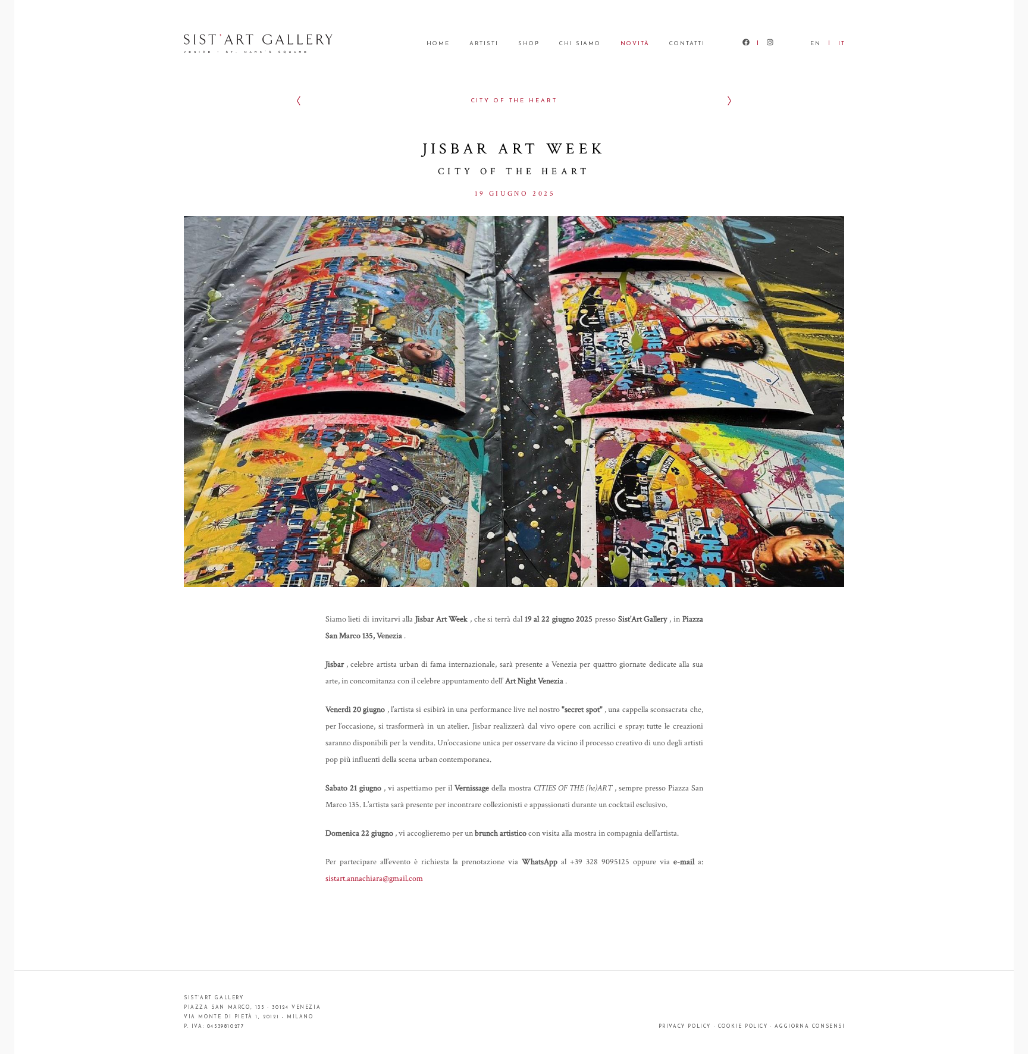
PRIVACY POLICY (685, 1026)
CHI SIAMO (580, 43)
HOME (438, 43)
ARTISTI (484, 43)
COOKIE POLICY (743, 1026)
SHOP (529, 43)
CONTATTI (687, 43)
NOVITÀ (635, 43)
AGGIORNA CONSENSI (810, 1026)
